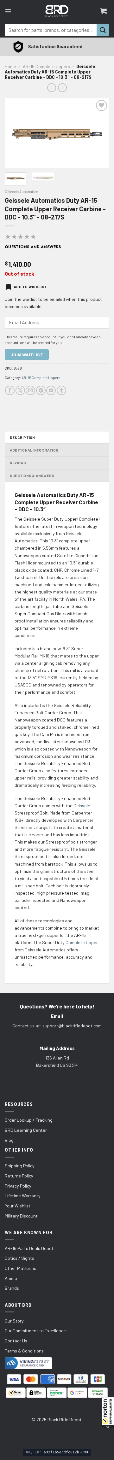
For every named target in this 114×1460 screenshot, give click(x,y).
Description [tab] (22, 437)
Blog (9, 1140)
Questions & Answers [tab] (32, 475)
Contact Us (16, 1340)
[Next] (99, 133)
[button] (107, 1412)
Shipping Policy (20, 1165)
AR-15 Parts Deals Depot (29, 1248)
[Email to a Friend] (30, 390)
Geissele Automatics (21, 191)
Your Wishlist (17, 1205)
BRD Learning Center (26, 1130)
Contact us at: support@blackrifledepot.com (57, 1025)
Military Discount (21, 1215)
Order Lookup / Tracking (29, 1120)
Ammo (11, 1278)
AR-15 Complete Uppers (46, 66)
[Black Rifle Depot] (56, 11)
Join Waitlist (26, 354)
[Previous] (15, 133)
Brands (12, 1288)
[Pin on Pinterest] (41, 390)
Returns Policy (19, 1175)
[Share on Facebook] (10, 390)
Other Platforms (20, 1268)
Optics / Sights (19, 1258)
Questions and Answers (33, 247)
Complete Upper (82, 942)
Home (10, 66)
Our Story (14, 1320)
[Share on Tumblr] (61, 390)
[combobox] (51, 30)
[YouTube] (51, 390)
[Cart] (103, 11)
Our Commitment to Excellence (35, 1330)
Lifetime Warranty (23, 1195)
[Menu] (8, 11)
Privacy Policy (18, 1185)
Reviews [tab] (18, 462)
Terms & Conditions (24, 1350)
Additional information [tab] (34, 450)
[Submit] (103, 30)
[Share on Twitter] (20, 390)
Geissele (81, 805)
